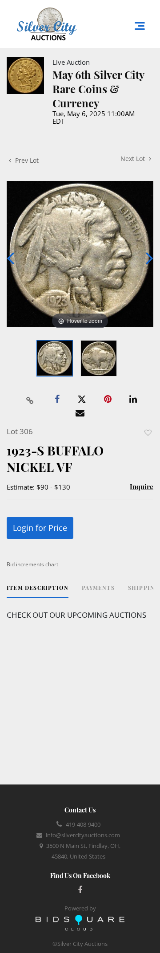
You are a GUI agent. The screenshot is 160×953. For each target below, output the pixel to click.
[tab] (37, 590)
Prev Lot (26, 160)
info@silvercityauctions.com (83, 835)
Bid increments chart (32, 564)
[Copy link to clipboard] (30, 399)
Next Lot (133, 158)
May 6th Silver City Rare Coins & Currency (98, 88)
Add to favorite (148, 432)
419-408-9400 (83, 824)
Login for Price (40, 527)
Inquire (141, 486)
